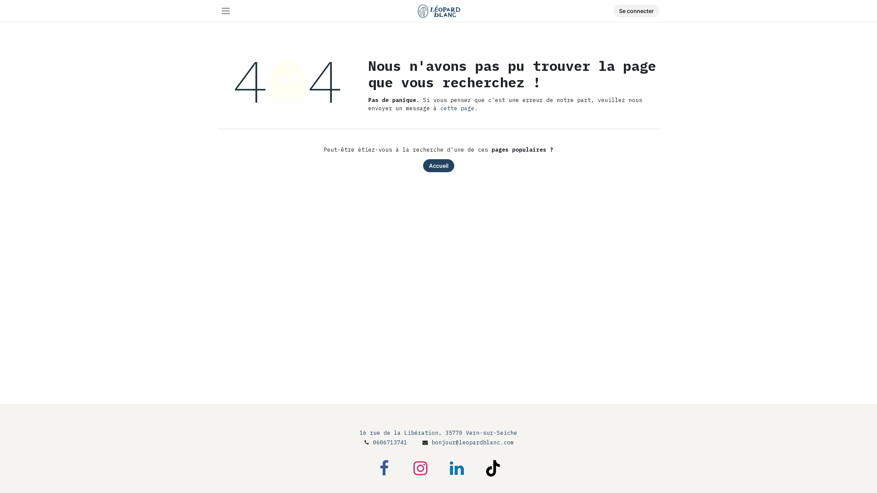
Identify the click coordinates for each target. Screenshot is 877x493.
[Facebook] (384, 468)
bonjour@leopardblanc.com (473, 442)
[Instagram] (420, 468)
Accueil (438, 165)
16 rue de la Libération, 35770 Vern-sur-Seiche (438, 432)
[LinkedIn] (456, 468)
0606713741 (390, 442)
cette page (457, 108)
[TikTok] (493, 468)
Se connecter (636, 11)
